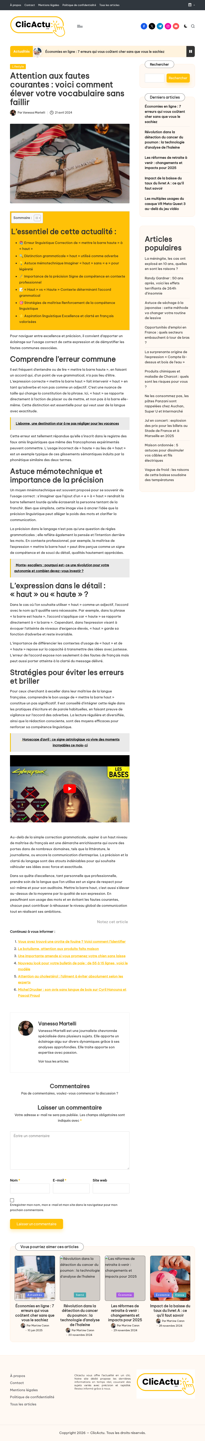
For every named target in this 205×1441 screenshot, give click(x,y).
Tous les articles (23, 1404)
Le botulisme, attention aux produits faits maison (58, 949)
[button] (53, 1061)
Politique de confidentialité (32, 1397)
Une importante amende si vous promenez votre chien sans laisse (72, 956)
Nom (15, 1180)
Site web (100, 1180)
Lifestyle (18, 66)
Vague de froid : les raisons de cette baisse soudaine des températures (167, 474)
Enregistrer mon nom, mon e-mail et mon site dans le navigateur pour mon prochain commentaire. (64, 1207)
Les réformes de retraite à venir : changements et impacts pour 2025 (166, 162)
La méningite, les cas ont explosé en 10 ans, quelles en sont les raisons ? (166, 263)
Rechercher (159, 64)
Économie (125, 1294)
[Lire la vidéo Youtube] (70, 788)
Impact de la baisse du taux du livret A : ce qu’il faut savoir (164, 183)
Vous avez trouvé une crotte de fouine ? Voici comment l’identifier (72, 941)
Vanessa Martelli (57, 1024)
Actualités (34, 1294)
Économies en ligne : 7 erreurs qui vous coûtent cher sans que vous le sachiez (104, 52)
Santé (80, 1294)
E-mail (59, 1180)
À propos (17, 1376)
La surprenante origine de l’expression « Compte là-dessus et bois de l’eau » (166, 357)
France (180, 1294)
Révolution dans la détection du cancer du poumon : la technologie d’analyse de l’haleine (164, 140)
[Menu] (79, 26)
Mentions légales (24, 1390)
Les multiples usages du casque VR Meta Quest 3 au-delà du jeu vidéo (165, 203)
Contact (17, 1383)
